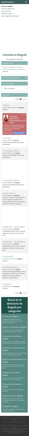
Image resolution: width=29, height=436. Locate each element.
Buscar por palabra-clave (8, 9)
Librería (8, 284)
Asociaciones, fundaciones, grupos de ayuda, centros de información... (13, 410)
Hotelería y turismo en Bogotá (11, 373)
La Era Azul (8, 256)
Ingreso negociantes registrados (10, 16)
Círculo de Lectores (11, 138)
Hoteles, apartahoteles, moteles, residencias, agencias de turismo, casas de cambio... (13, 378)
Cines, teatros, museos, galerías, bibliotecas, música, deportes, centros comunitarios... (13, 331)
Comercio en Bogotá (10, 316)
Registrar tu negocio (6, 14)
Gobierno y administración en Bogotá (14, 360)
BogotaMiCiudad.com (7, 2)
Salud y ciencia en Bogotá (12, 395)
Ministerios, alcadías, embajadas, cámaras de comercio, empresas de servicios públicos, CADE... (13, 366)
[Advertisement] (14, 36)
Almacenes (5, 69)
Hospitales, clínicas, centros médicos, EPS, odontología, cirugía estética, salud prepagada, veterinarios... (13, 400)
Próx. (25, 99)
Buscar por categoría (7, 6)
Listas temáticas (5, 11)
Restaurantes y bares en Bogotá (12, 385)
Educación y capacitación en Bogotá (13, 349)
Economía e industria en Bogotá (12, 337)
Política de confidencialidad (14, 418)
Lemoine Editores (11, 267)
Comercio (19, 67)
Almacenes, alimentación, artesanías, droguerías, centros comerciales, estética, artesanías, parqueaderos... (12, 320)
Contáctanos (4, 418)
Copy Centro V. (10, 193)
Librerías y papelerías (17, 69)
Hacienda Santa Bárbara (9, 259)
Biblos (6, 105)
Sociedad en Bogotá (10, 406)
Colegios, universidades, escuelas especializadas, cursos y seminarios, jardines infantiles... (14, 354)
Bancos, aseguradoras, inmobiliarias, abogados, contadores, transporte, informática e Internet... (14, 342)
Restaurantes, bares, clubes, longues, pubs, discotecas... (13, 390)
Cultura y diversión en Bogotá (14, 327)
